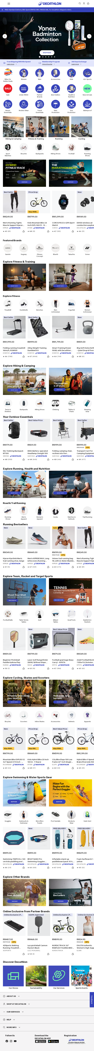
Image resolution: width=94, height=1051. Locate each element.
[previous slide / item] (5, 36)
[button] (39, 56)
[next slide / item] (89, 36)
